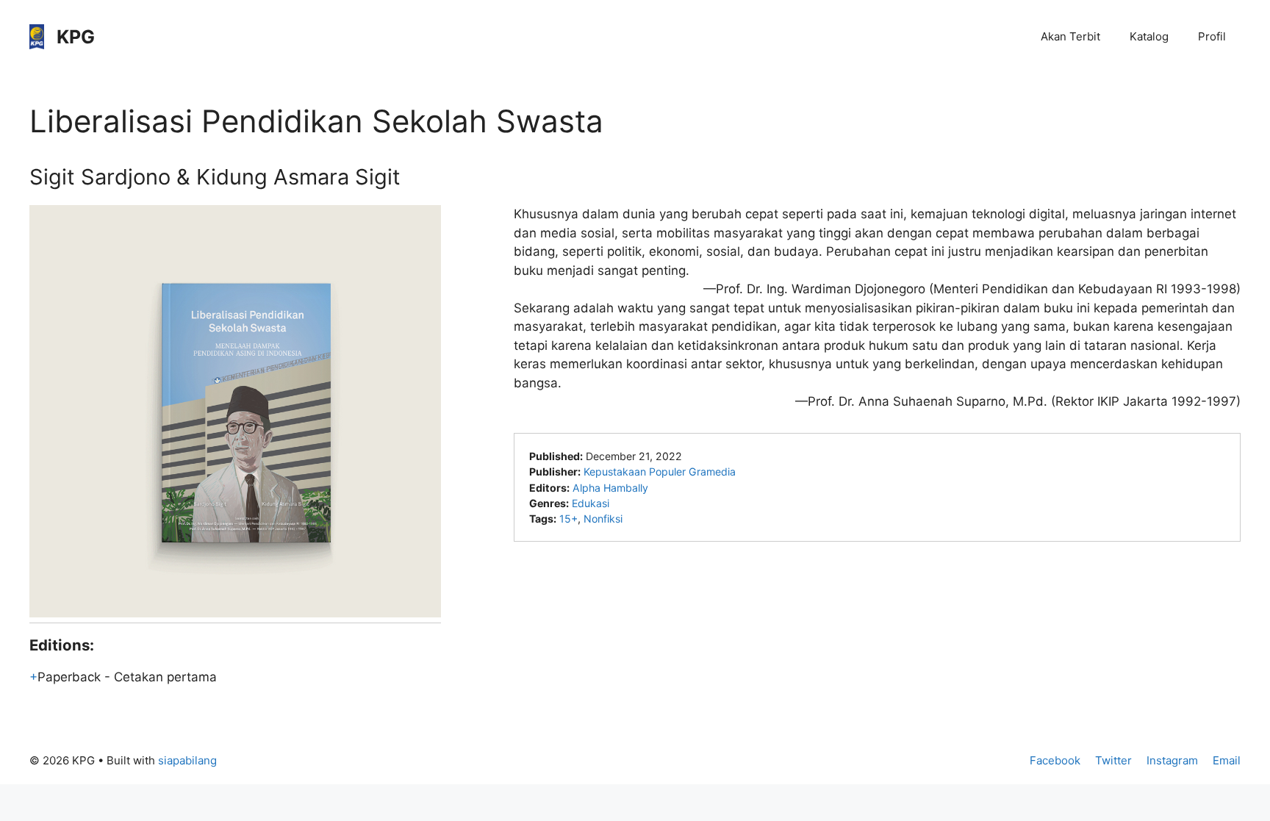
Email (1227, 760)
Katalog (1149, 36)
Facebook (1055, 760)
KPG (76, 37)
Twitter (1113, 760)
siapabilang (187, 760)
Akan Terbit (1070, 36)
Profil (1212, 36)
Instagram (1172, 760)
